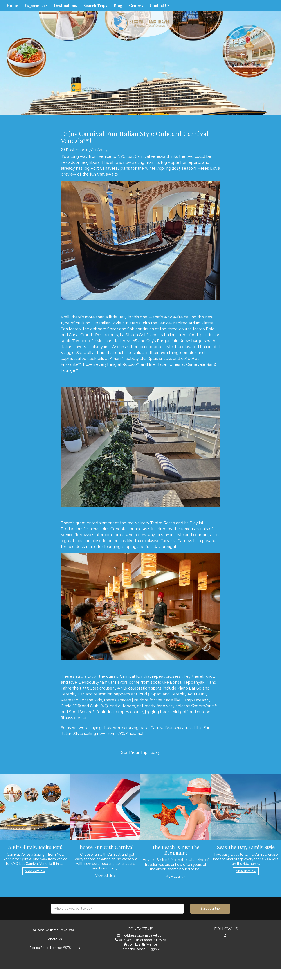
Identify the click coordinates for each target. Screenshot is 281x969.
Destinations (65, 5)
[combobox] (117, 909)
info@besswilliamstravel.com (142, 935)
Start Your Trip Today (140, 752)
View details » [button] (35, 871)
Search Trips (95, 5)
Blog (118, 5)
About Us (55, 939)
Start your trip (210, 908)
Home (12, 5)
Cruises (136, 5)
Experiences (36, 5)
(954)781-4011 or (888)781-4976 (142, 940)
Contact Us (159, 5)
